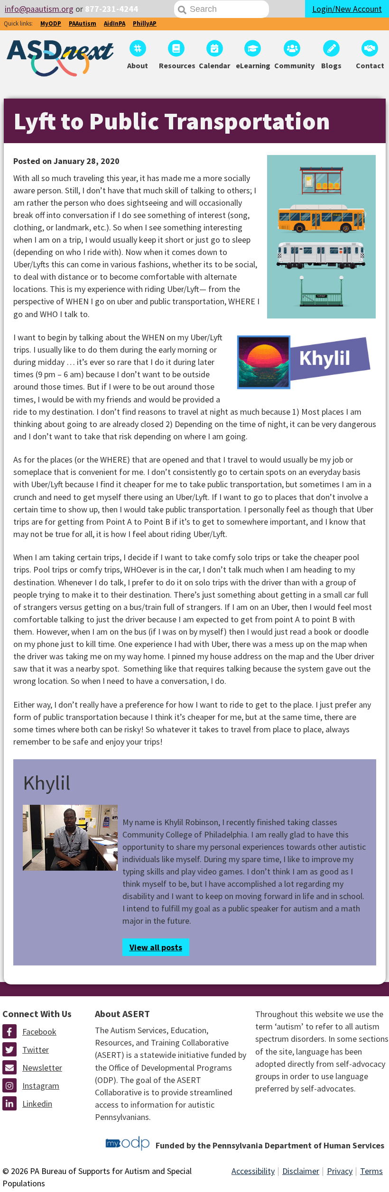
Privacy (339, 1170)
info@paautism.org (39, 8)
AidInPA (114, 23)
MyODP (50, 23)
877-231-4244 (111, 8)
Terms (371, 1170)
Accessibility (253, 1170)
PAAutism (82, 23)
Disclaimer (300, 1170)
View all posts (156, 947)
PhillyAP (145, 23)
